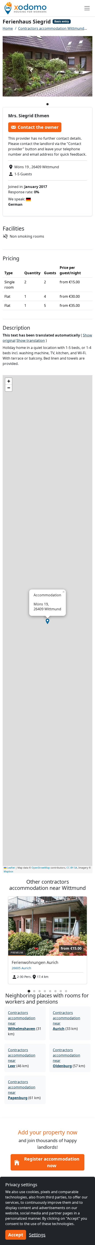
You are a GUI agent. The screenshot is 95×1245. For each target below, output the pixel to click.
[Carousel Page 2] (34, 991)
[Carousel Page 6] (55, 991)
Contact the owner (38, 127)
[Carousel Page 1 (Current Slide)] (29, 991)
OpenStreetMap (41, 867)
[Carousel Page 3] (39, 991)
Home (8, 28)
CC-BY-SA (71, 867)
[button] (47, 621)
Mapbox (8, 871)
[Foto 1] (47, 104)
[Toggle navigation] (87, 8)
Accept (15, 1235)
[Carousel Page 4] (45, 991)
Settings (37, 1235)
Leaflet (10, 867)
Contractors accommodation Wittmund (51, 28)
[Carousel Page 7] (61, 991)
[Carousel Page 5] (50, 991)
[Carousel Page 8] (66, 991)
